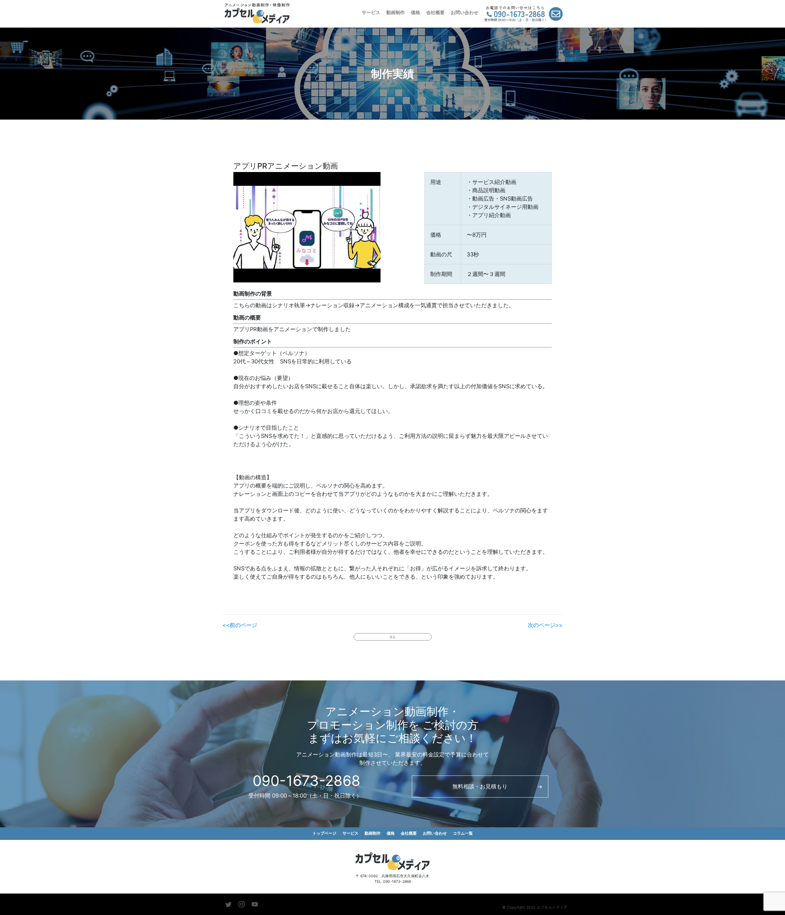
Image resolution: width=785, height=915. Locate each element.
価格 (415, 12)
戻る (392, 637)
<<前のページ (239, 625)
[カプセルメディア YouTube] (255, 904)
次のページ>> (545, 625)
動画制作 (395, 12)
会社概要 (435, 12)
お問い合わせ (464, 12)
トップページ (324, 833)
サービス (371, 12)
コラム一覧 (463, 833)
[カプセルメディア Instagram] (242, 904)
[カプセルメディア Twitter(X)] (228, 904)
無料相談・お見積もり (479, 786)
